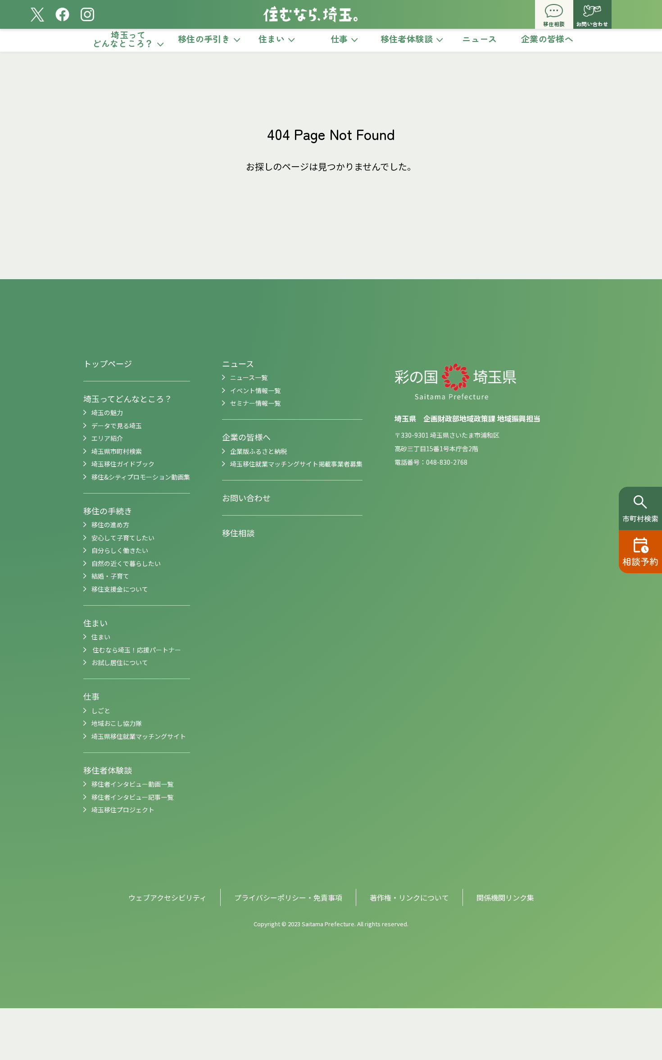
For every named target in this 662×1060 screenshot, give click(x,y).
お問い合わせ (246, 497)
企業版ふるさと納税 (258, 451)
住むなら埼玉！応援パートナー (136, 649)
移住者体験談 (107, 770)
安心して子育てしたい (122, 537)
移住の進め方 (110, 524)
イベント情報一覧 (255, 390)
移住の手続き (107, 510)
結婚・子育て (110, 575)
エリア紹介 (107, 438)
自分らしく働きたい (119, 550)
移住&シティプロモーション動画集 (140, 476)
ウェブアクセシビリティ (167, 897)
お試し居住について (119, 662)
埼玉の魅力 (107, 412)
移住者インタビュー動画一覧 (132, 783)
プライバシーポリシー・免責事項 (288, 897)
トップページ (107, 363)
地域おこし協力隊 (116, 723)
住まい (95, 623)
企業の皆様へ (246, 437)
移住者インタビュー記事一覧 (132, 797)
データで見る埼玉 (116, 425)
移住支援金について (119, 588)
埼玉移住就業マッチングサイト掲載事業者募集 (296, 463)
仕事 (91, 696)
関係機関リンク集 (505, 897)
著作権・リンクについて (409, 897)
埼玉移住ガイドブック (122, 463)
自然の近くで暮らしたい (126, 563)
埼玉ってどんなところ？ (127, 398)
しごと (100, 710)
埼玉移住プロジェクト (122, 809)
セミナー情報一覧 (255, 403)
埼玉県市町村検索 (116, 451)
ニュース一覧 (249, 377)
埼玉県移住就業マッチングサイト (138, 736)
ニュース (238, 363)
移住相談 (238, 533)
